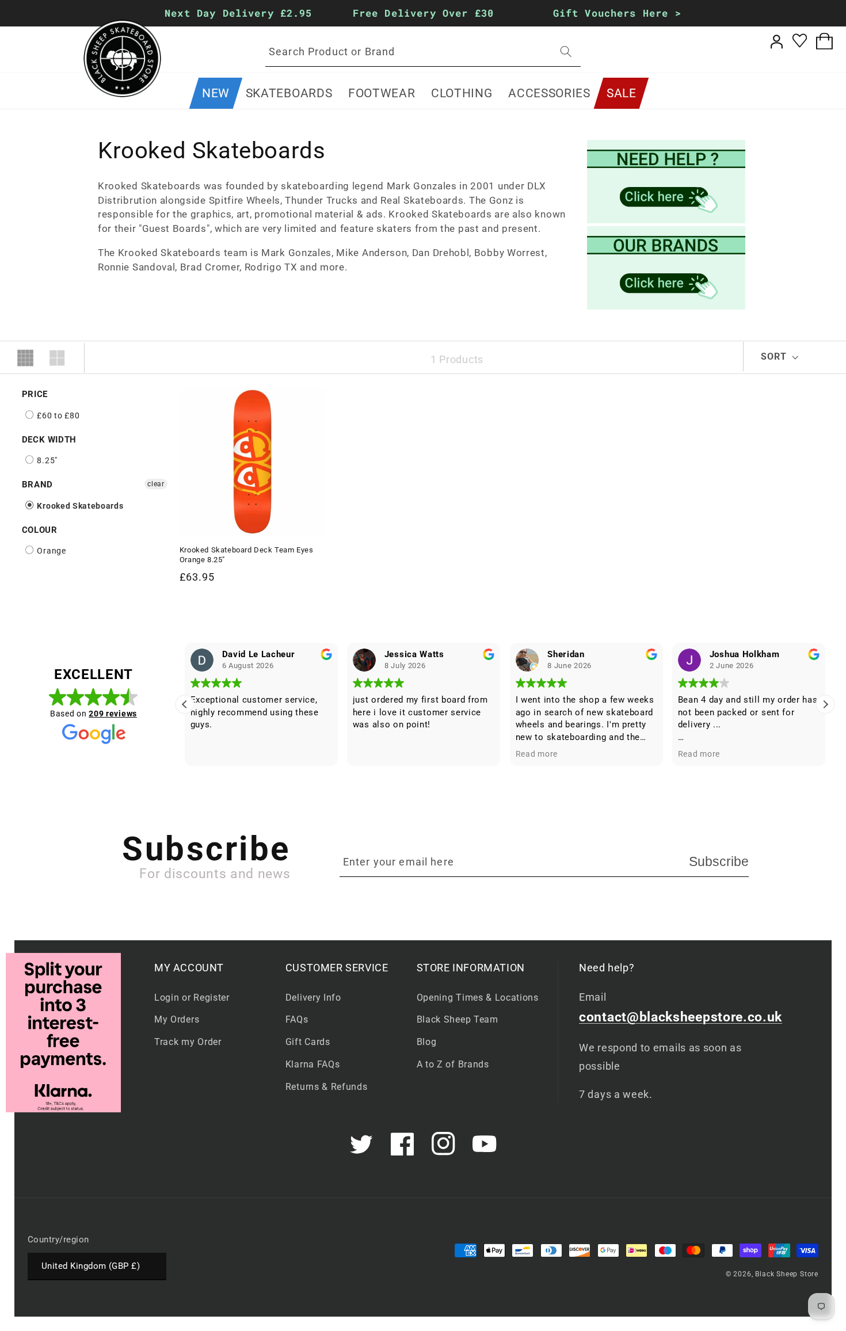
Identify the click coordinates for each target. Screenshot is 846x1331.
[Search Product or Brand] (566, 51)
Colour (40, 530)
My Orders (176, 1019)
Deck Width (49, 439)
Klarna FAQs (312, 1064)
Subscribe (719, 861)
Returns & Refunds (326, 1086)
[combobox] (423, 52)
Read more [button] (537, 753)
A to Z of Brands (453, 1064)
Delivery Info (313, 997)
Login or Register (192, 997)
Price (35, 394)
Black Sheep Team (457, 1019)
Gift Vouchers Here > (617, 13)
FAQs (296, 1019)
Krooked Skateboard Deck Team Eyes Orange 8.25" (247, 555)
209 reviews (113, 713)
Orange (50, 550)
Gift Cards (307, 1041)
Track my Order (188, 1041)
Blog (427, 1041)
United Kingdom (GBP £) (90, 1266)
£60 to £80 (57, 415)
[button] (289, 93)
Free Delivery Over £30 (422, 13)
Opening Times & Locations (478, 997)
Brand (37, 484)
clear (155, 484)
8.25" (46, 460)
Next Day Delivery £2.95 (238, 13)
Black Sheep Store (786, 1274)
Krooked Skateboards (79, 505)
